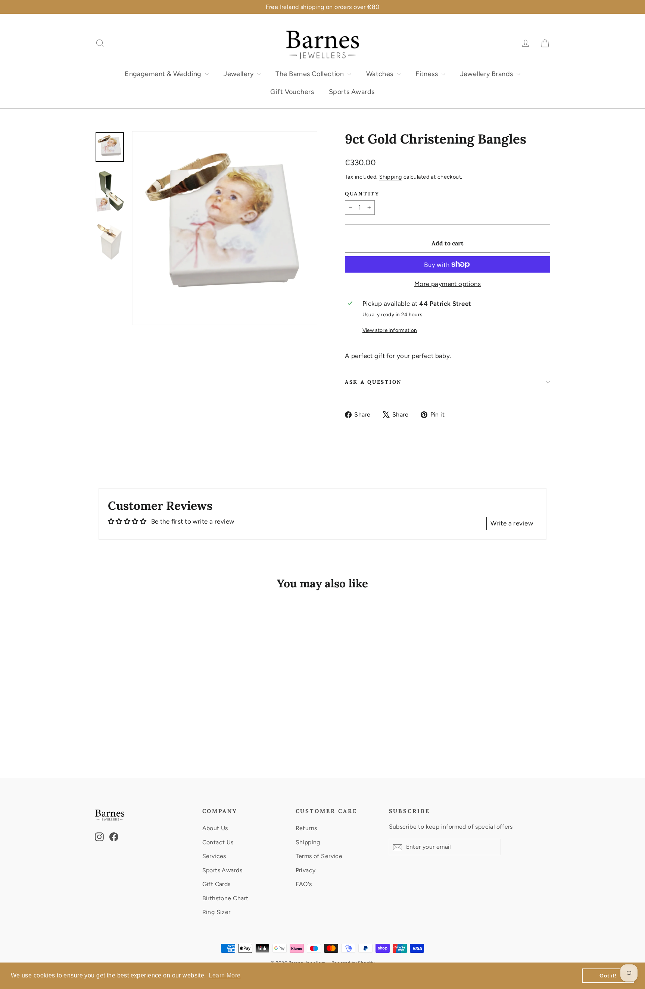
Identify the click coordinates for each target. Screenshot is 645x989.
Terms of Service (319, 856)
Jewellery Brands (487, 74)
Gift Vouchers (292, 92)
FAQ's (304, 884)
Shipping (390, 176)
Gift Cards (216, 884)
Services (214, 856)
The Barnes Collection (310, 74)
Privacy (306, 870)
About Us (215, 828)
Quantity (362, 194)
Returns (306, 828)
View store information (389, 330)
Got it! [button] (608, 976)
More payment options (447, 284)
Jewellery (239, 74)
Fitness (427, 74)
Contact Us (218, 842)
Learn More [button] (224, 975)
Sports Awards (352, 92)
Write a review (511, 523)
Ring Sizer (216, 912)
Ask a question (373, 382)
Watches (380, 74)
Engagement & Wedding (164, 74)
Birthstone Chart (225, 898)
